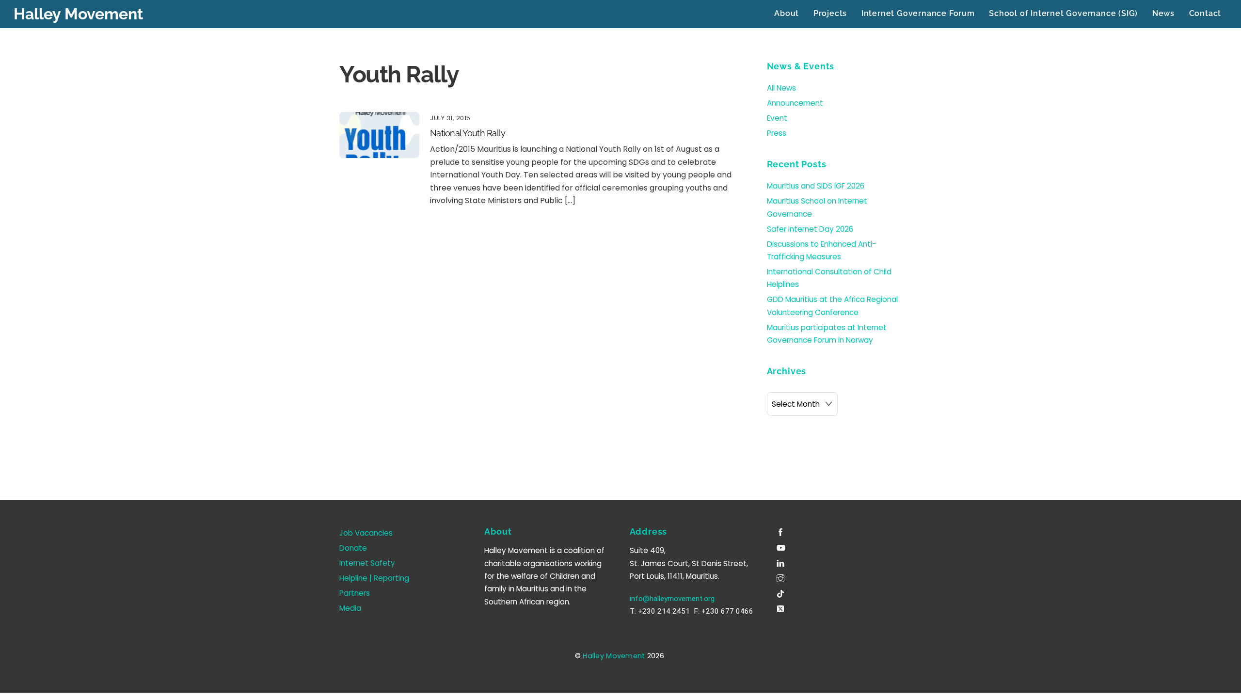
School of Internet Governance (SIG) (1063, 13)
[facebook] (781, 531)
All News (781, 88)
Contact (1205, 13)
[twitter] (781, 608)
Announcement (795, 103)
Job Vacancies (366, 533)
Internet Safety (367, 563)
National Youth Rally (467, 133)
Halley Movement (614, 656)
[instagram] (781, 577)
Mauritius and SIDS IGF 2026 (815, 186)
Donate (353, 548)
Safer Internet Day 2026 (810, 229)
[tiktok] (781, 592)
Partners (354, 593)
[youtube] (781, 546)
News (1163, 13)
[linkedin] (781, 561)
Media (350, 608)
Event (777, 118)
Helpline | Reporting (374, 578)
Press (776, 133)
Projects (830, 13)
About (786, 13)
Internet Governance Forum (918, 13)
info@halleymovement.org (672, 598)
